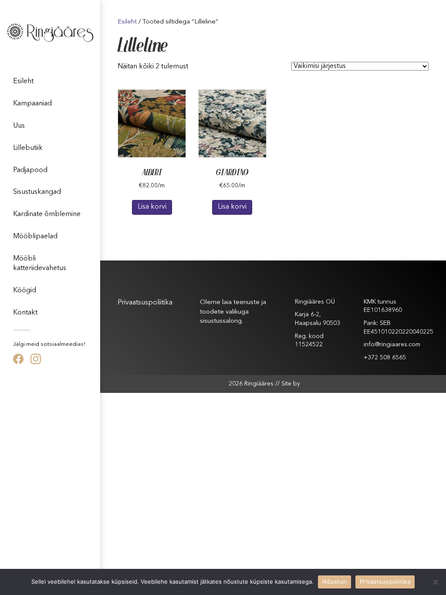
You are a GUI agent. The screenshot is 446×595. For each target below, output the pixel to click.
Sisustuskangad (37, 192)
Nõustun (334, 581)
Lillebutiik (28, 148)
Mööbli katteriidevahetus (39, 263)
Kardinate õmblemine (47, 214)
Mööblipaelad (35, 236)
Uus (19, 125)
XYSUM (310, 383)
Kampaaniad (32, 103)
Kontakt (25, 312)
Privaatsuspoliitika (145, 302)
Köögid (24, 290)
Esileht (23, 81)
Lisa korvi (152, 206)
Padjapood (30, 170)
